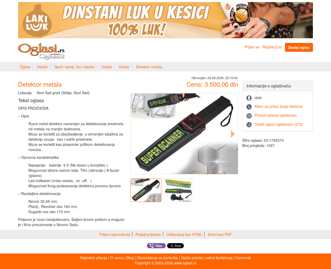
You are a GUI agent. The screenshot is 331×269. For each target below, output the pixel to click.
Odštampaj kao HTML (184, 234)
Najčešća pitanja (93, 257)
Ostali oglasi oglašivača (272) (279, 124)
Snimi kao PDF (220, 234)
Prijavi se (252, 46)
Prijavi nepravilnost (114, 234)
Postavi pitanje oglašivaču (276, 115)
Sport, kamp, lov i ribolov (74, 66)
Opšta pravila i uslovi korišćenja (206, 257)
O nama (116, 257)
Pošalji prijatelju (148, 234)
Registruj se (272, 46)
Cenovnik (243, 257)
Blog (130, 257)
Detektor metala (149, 66)
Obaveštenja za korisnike (157, 257)
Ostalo (42, 66)
